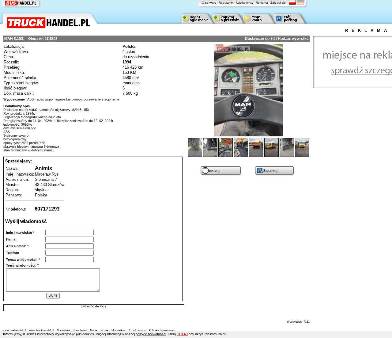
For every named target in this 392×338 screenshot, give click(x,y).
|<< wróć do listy (93, 306)
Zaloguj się (278, 2)
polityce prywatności (151, 334)
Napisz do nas (99, 330)
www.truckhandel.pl (41, 330)
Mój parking (118, 330)
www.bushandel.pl (14, 330)
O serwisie (209, 2)
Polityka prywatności (162, 330)
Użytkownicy (244, 2)
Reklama (262, 2)
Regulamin (226, 2)
